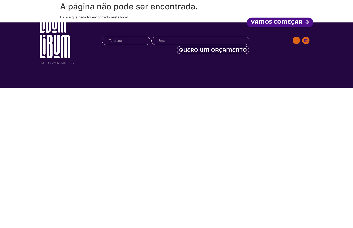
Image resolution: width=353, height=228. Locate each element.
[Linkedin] (305, 40)
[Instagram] (296, 40)
